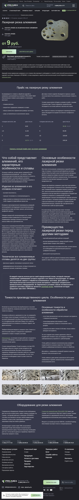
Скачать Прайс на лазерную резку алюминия (21, 28)
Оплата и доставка (31, 458)
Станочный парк (14, 10)
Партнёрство (55, 10)
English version (69, 461)
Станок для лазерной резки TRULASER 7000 (55, 411)
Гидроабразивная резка (9, 454)
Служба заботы (51, 454)
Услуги (5, 10)
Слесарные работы (7, 467)
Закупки (27, 464)
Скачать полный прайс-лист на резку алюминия (28, 149)
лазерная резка (47, 286)
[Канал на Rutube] (48, 490)
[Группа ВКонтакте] (44, 490)
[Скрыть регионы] (42, 1)
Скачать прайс (10, 34)
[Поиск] (24, 5)
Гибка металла (6, 457)
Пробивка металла (7, 462)
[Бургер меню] (73, 6)
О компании (69, 449)
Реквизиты (68, 454)
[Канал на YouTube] (51, 490)
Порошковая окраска (8, 470)
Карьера (37, 10)
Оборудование (6, 338)
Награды (67, 452)
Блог (47, 452)
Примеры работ (27, 10)
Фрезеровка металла (8, 465)
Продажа (27, 461)
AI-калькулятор (69, 10)
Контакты (68, 458)
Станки (26, 452)
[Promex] (11, 5)
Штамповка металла (8, 460)
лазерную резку (6, 77)
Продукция (45, 10)
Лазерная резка (6, 452)
